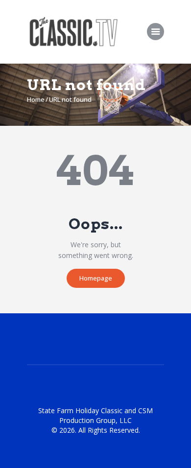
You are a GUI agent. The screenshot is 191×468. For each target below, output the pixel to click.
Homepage (95, 278)
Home (36, 99)
